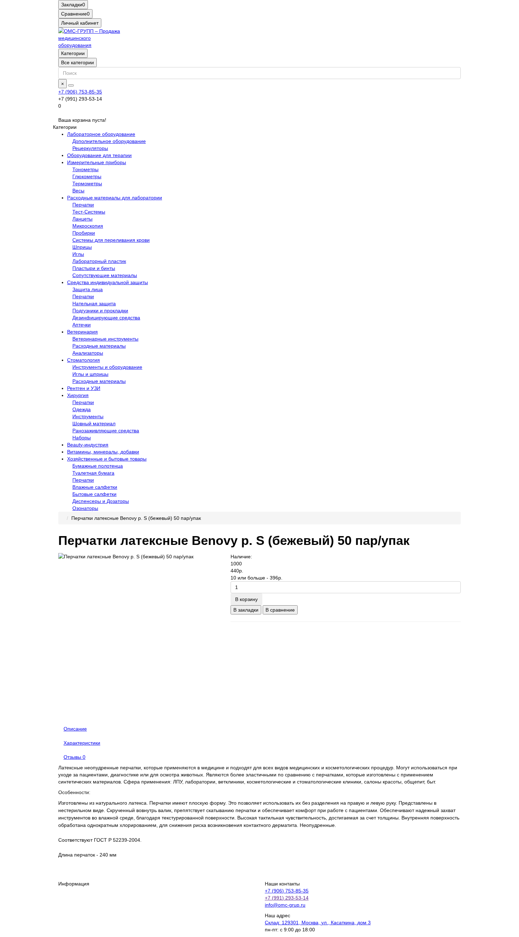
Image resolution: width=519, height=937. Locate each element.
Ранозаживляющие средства (105, 430)
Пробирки (83, 233)
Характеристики (82, 743)
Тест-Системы (88, 212)
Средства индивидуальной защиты (107, 282)
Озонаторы (85, 508)
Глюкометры (86, 176)
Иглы (78, 254)
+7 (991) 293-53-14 (287, 898)
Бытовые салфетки (94, 494)
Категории (73, 53)
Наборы (81, 437)
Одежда (81, 409)
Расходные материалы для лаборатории (114, 197)
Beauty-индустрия (87, 445)
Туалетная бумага (93, 473)
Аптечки (81, 325)
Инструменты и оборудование (107, 367)
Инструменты (87, 416)
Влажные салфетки (94, 487)
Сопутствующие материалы (104, 275)
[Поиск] (71, 85)
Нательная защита (94, 303)
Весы (78, 190)
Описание (75, 729)
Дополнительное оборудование (109, 141)
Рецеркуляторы (90, 148)
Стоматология (83, 360)
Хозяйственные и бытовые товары (107, 459)
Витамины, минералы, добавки (103, 452)
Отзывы (74, 757)
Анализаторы (87, 353)
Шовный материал (93, 423)
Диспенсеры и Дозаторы (100, 501)
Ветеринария (82, 332)
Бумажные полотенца (97, 466)
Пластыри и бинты (93, 268)
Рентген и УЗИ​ (83, 388)
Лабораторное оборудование (101, 134)
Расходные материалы (99, 346)
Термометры (87, 183)
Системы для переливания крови (111, 240)
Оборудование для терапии (99, 155)
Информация (73, 884)
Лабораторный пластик (99, 261)
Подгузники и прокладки (100, 310)
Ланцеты (82, 219)
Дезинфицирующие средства (106, 317)
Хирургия (78, 395)
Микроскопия (87, 226)
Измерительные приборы (96, 162)
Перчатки (83, 205)
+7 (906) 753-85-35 (80, 92)
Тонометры (85, 169)
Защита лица (87, 289)
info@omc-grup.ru (285, 905)
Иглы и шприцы (90, 374)
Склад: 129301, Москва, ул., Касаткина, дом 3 (318, 922)
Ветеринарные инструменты (105, 339)
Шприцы (82, 247)
